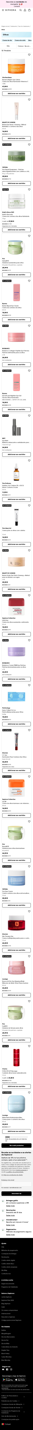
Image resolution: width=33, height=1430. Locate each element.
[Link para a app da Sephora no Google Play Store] (8, 1379)
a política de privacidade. (15, 1172)
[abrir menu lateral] (2, 10)
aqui (26, 1385)
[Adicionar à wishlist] (29, 54)
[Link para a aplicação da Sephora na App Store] (20, 1379)
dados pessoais (21, 1170)
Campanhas (4, 1388)
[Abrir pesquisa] (20, 10)
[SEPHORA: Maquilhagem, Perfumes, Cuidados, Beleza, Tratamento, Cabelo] (10, 10)
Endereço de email (7, 1180)
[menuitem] (25, 10)
